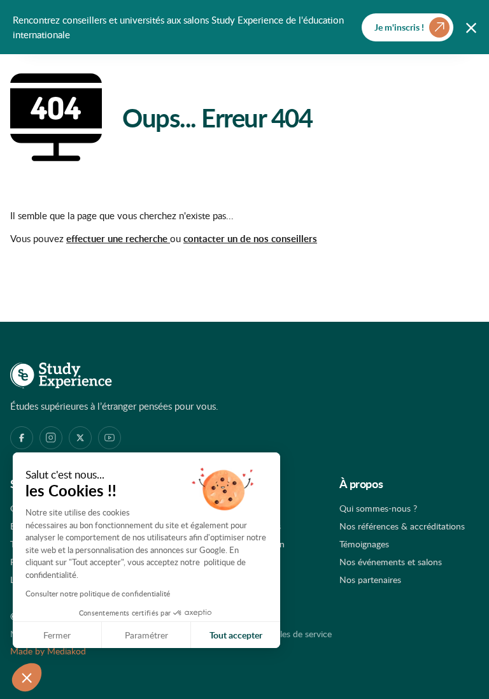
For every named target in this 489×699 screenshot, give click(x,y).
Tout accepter (235, 635)
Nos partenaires (370, 579)
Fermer (57, 635)
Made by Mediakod (48, 651)
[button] (26, 677)
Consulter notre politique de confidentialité (97, 593)
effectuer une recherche (118, 238)
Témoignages (364, 544)
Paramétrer (146, 635)
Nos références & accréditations (402, 526)
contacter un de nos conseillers (250, 238)
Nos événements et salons (390, 562)
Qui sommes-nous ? (378, 508)
